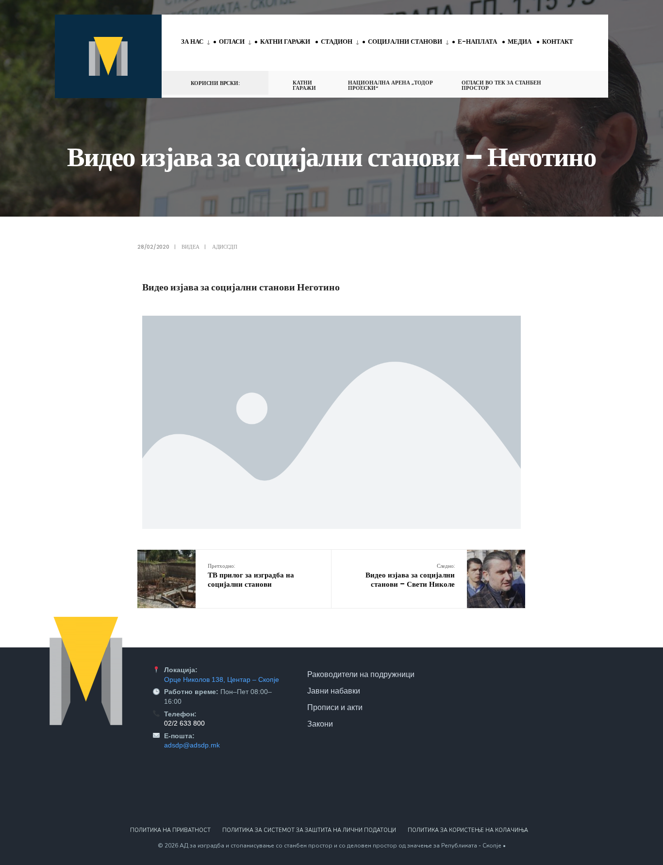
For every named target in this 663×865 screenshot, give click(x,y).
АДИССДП (224, 247)
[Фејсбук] (567, 82)
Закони (320, 723)
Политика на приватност (170, 830)
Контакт (557, 41)
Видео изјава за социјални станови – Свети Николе (410, 575)
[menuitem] (197, 42)
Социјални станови (405, 41)
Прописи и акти (335, 707)
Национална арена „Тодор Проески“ (390, 85)
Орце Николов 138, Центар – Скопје (221, 679)
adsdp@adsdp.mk (192, 745)
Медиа (519, 41)
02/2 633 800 (184, 723)
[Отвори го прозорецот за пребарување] (585, 82)
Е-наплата (477, 41)
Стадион (336, 41)
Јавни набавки (333, 690)
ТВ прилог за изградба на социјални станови (251, 575)
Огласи (232, 41)
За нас (192, 41)
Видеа (190, 247)
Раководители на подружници (360, 674)
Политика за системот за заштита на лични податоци (309, 830)
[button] (331, 422)
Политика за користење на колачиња (468, 830)
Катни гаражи (285, 41)
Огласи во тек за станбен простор (501, 85)
